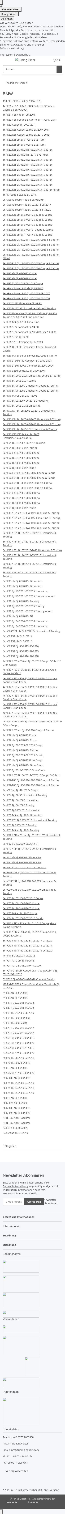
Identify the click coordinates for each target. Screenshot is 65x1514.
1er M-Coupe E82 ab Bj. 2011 (19, 194)
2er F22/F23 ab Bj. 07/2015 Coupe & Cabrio (27, 219)
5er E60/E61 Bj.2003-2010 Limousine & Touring (30, 820)
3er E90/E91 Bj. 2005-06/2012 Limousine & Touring (32, 424)
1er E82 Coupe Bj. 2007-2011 (19, 124)
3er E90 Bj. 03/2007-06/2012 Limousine (25, 400)
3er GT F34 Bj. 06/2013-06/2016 (21, 646)
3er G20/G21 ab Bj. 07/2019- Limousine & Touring (31, 631)
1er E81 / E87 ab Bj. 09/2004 (19, 114)
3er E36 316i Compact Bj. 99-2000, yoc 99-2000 (29, 332)
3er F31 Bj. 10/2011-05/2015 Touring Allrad (27, 611)
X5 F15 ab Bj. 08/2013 (15, 1067)
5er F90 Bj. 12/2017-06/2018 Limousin (24, 867)
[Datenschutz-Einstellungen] (1, 2)
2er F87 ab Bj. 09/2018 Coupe (20, 278)
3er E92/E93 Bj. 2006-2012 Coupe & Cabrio (27, 483)
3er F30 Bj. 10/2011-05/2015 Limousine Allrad (29, 596)
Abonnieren (34, 1201)
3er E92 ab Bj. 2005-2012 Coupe (21, 453)
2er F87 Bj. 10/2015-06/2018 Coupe (23, 283)
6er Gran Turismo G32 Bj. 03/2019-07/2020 (27, 940)
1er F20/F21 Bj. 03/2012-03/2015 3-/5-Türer (27, 159)
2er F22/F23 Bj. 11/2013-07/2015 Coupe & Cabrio (31, 263)
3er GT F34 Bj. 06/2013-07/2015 (21, 651)
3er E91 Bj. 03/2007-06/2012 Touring (24, 443)
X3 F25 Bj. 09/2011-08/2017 (18, 1032)
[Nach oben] (1, 1511)
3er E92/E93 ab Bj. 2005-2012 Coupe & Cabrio (29, 473)
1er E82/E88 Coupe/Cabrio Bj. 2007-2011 (26, 129)
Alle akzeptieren (10, 9)
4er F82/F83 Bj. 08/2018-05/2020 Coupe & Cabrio (31, 785)
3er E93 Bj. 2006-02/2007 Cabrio (21, 503)
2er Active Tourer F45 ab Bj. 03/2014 (24, 199)
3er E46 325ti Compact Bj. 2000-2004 (24, 370)
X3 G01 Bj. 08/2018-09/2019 (18, 1037)
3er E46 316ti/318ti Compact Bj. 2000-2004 (27, 360)
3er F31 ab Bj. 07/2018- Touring (21, 601)
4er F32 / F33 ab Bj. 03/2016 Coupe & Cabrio (28, 730)
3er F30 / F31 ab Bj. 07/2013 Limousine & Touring (31, 523)
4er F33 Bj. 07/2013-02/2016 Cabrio (23, 755)
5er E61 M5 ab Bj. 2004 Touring (21, 830)
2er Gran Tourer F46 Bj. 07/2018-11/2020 (26, 298)
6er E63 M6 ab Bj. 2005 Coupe (20, 913)
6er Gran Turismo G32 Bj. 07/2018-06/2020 (27, 950)
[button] (44, 60)
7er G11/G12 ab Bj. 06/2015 (18, 960)
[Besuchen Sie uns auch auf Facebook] (5, 1479)
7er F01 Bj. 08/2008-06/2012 (19, 955)
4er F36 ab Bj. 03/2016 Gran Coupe (23, 760)
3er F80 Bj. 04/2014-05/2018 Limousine (25, 621)
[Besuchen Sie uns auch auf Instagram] (5, 1483)
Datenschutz (23, 54)
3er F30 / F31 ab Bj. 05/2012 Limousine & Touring (31, 513)
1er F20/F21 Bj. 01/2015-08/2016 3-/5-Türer (27, 149)
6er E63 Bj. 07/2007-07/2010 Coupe (23, 898)
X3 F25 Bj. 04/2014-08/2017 (18, 1027)
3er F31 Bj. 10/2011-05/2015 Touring (24, 606)
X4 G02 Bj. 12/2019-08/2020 (18, 1052)
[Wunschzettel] (48, 60)
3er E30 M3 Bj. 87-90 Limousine (21, 322)
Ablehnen (7, 18)
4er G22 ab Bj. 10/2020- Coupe (20, 790)
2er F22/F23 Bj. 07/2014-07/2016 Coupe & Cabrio (31, 239)
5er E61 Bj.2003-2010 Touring (20, 825)
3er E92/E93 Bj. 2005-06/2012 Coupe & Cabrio (29, 478)
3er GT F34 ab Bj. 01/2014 (17, 636)
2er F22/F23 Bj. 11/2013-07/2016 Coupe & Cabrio (31, 268)
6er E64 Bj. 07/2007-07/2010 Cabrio (23, 918)
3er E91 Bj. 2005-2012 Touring (20, 448)
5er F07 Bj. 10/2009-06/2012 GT (21, 843)
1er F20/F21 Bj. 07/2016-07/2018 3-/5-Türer (27, 169)
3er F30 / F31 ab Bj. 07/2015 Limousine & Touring (31, 528)
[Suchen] (59, 69)
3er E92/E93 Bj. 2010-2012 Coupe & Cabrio (27, 488)
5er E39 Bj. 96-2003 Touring (19, 805)
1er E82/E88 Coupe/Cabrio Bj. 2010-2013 (26, 134)
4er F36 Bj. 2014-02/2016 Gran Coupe (24, 770)
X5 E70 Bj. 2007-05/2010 (16, 1062)
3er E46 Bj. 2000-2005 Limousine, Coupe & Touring (32, 375)
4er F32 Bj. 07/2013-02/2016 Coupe (23, 745)
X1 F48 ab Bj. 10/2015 (15, 997)
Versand (54, 1490)
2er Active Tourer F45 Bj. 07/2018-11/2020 (27, 209)
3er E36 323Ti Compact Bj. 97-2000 (23, 342)
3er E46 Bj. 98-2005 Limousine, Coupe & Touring (30, 390)
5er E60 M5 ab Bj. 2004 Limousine (22, 815)
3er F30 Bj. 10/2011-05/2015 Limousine (25, 591)
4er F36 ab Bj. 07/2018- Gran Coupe (23, 765)
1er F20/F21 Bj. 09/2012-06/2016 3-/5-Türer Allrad (31, 189)
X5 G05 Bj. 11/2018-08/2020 (18, 1072)
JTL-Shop (22, 1501)
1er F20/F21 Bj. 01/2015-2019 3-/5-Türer (25, 154)
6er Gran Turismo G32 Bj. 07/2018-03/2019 (27, 945)
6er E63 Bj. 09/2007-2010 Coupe (21, 903)
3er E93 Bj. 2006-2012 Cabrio (19, 508)
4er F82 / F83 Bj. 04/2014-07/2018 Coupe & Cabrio (31, 775)
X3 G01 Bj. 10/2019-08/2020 (18, 1042)
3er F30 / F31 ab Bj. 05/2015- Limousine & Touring (31, 518)
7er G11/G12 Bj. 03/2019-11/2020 (22, 965)
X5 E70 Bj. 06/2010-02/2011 (18, 1057)
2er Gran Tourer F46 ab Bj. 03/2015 (23, 288)
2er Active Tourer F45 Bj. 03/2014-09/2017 (27, 204)
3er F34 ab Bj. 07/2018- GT (18, 616)
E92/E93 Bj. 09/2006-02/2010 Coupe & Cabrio (28, 979)
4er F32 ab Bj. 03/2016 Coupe (20, 735)
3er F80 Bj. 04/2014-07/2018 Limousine (25, 626)
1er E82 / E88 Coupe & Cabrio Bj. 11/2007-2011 (30, 119)
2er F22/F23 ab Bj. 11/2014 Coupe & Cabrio (27, 234)
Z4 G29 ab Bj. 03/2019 (15, 1133)
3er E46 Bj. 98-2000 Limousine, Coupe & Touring (30, 385)
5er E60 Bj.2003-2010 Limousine (21, 810)
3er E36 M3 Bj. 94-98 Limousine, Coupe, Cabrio (30, 355)
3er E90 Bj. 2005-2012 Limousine (21, 405)
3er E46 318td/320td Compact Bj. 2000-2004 (28, 365)
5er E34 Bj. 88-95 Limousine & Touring (25, 795)
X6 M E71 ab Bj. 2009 (15, 1102)
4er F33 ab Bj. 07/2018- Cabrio (20, 750)
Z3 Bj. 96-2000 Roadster (16, 1118)
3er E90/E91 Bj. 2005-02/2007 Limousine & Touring (32, 419)
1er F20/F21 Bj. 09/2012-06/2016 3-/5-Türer (27, 184)
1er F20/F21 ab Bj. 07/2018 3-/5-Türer (24, 144)
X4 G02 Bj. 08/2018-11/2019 (18, 1047)
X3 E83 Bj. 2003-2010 (15, 1022)
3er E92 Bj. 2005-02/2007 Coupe (21, 463)
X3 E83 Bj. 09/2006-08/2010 (18, 1012)
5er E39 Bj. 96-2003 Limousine (20, 800)
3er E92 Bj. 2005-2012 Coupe (19, 468)
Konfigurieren (9, 14)
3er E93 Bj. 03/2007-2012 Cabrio (21, 498)
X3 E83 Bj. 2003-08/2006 (16, 1017)
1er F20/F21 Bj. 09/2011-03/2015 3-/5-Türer (27, 179)
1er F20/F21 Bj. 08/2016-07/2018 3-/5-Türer (27, 174)
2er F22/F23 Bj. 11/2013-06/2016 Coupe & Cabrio (31, 249)
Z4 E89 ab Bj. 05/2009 (15, 1128)
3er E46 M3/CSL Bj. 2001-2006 (20, 395)
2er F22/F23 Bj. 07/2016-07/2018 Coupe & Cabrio (31, 244)
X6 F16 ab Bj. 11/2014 (15, 1097)
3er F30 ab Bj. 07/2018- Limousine (22, 586)
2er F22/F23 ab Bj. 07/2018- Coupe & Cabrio (28, 229)
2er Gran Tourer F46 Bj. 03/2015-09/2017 (26, 293)
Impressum (6, 54)
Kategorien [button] (10, 1146)
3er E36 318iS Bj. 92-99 (16, 337)
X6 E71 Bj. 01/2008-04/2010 (18, 1082)
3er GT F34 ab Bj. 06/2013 (17, 641)
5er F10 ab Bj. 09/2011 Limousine (22, 857)
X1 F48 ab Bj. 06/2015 (15, 992)
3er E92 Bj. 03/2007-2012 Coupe (21, 458)
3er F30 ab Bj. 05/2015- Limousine (22, 581)
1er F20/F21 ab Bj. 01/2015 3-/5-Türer (24, 139)
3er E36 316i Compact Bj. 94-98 (21, 327)
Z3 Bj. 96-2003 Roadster (16, 1123)
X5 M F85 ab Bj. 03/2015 (16, 1077)
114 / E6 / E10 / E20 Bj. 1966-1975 (22, 101)
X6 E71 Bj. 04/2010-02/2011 (18, 1087)
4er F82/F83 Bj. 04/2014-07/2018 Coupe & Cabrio (31, 780)
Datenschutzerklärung (16, 1186)
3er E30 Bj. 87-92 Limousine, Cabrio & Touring (29, 308)
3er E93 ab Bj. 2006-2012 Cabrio (21, 493)
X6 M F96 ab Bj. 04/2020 (16, 1112)
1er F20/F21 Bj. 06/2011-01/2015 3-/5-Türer (27, 164)
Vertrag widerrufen (17, 1471)
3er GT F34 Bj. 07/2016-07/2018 (21, 656)
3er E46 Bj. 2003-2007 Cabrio (19, 380)
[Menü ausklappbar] (7, 60)
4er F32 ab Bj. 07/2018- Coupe (20, 740)
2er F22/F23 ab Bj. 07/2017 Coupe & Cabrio (27, 224)
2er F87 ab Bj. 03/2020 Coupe (20, 273)
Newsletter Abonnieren (50, 1201)
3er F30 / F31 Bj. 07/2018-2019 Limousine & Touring (32, 550)
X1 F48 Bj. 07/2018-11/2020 (18, 1002)
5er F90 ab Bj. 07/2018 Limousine (22, 862)
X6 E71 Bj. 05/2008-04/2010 (18, 1092)
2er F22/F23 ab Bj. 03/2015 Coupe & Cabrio (27, 214)
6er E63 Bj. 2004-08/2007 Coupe (21, 908)
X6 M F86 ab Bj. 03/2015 (16, 1107)
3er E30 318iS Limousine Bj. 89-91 (22, 303)
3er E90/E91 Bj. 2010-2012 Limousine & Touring (30, 429)
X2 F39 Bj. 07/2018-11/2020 (18, 1007)
